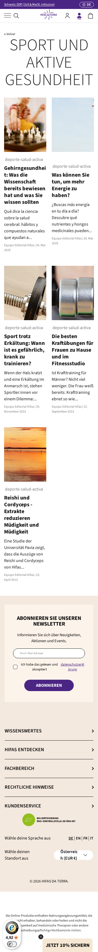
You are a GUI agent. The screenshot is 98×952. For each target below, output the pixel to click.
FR (85, 838)
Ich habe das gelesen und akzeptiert (52, 667)
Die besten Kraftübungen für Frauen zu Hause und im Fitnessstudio (72, 350)
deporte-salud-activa (23, 160)
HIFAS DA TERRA (55, 881)
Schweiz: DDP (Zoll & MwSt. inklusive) (29, 4)
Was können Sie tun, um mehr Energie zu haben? (70, 185)
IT (91, 838)
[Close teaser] (41, 936)
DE (71, 838)
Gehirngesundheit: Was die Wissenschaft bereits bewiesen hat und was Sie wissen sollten (25, 185)
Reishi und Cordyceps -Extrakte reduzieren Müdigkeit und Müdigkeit (21, 515)
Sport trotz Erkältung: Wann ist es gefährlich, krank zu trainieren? (24, 350)
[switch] (12, 944)
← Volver (9, 34)
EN (78, 838)
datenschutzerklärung (72, 667)
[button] (90, 16)
